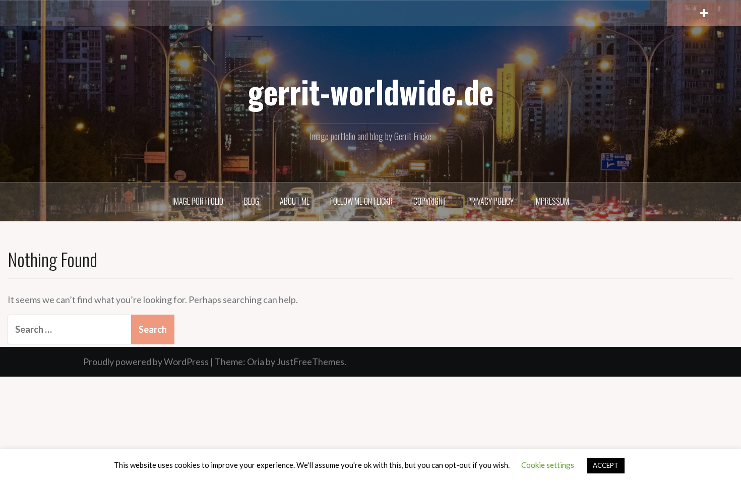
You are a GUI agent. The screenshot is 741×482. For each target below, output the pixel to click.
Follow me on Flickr (361, 201)
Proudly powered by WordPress (146, 361)
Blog (251, 201)
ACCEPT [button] (606, 465)
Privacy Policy (490, 201)
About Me (295, 201)
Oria (255, 361)
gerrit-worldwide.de (370, 91)
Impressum (551, 201)
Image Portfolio (197, 201)
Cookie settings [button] (547, 464)
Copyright (430, 201)
